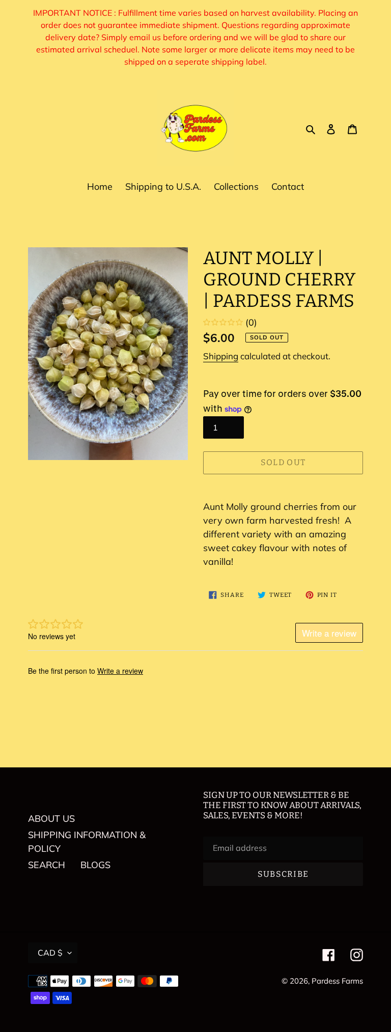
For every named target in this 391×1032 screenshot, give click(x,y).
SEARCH (46, 865)
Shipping (220, 356)
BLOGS (95, 865)
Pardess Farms (337, 981)
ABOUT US (51, 818)
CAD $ (50, 953)
